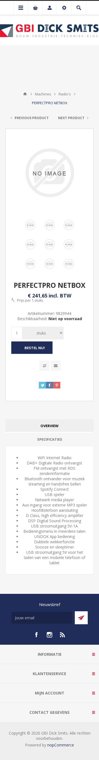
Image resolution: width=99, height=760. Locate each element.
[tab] (50, 426)
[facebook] (36, 634)
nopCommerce (60, 745)
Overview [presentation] (49, 425)
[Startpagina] (25, 94)
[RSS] (62, 634)
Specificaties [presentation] (49, 439)
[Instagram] (49, 634)
